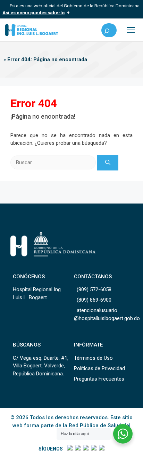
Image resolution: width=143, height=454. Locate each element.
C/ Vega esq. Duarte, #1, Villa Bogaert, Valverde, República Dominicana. (40, 366)
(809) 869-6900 (94, 300)
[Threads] (93, 449)
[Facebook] (69, 449)
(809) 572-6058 (94, 289)
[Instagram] (85, 449)
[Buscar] (107, 162)
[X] (77, 449)
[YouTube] (101, 449)
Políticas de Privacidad (99, 368)
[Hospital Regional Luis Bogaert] (31, 30)
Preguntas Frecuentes (99, 379)
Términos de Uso (93, 358)
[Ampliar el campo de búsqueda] (109, 30)
